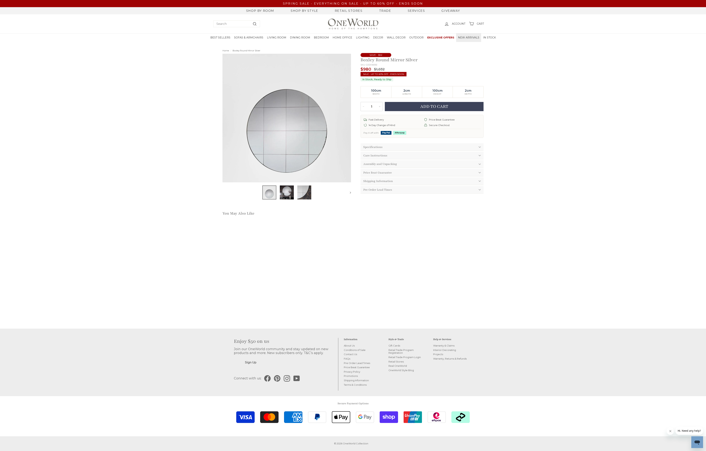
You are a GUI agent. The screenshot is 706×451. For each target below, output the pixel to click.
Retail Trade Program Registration (401, 351)
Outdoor (416, 37)
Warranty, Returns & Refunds (450, 358)
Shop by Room (260, 11)
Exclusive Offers (440, 37)
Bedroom (321, 37)
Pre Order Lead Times (377, 190)
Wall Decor (396, 37)
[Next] (348, 192)
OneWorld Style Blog (401, 370)
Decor (378, 37)
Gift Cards (394, 345)
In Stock (489, 37)
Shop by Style (304, 11)
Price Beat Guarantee (377, 172)
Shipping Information (378, 181)
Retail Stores (349, 11)
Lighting (362, 37)
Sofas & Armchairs (248, 37)
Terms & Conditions (355, 384)
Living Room (276, 37)
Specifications (372, 147)
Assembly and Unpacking (380, 164)
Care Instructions (375, 155)
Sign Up (250, 362)
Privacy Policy (352, 371)
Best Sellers (220, 37)
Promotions (351, 375)
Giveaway (450, 11)
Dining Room (300, 37)
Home (225, 50)
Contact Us (350, 354)
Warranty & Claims (443, 345)
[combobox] (236, 23)
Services (416, 11)
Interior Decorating (444, 350)
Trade (385, 11)
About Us (349, 345)
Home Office (342, 37)
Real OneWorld (397, 365)
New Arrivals (468, 37)
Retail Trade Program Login (404, 357)
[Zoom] (286, 118)
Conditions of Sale (355, 350)
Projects (438, 354)
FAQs (347, 358)
